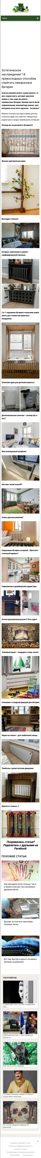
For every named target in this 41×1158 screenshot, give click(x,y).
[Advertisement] (20, 46)
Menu (5, 18)
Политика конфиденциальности (20, 1146)
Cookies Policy (28, 1155)
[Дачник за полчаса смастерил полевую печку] (20, 908)
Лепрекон (14, 1143)
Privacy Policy (14, 1155)
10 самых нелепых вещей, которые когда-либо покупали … (18, 1095)
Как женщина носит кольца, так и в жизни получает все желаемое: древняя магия (20, 887)
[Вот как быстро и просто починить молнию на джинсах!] (20, 946)
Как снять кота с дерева (13, 1066)
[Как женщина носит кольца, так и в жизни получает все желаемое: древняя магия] (20, 871)
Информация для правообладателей (20, 1152)
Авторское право (20, 1149)
